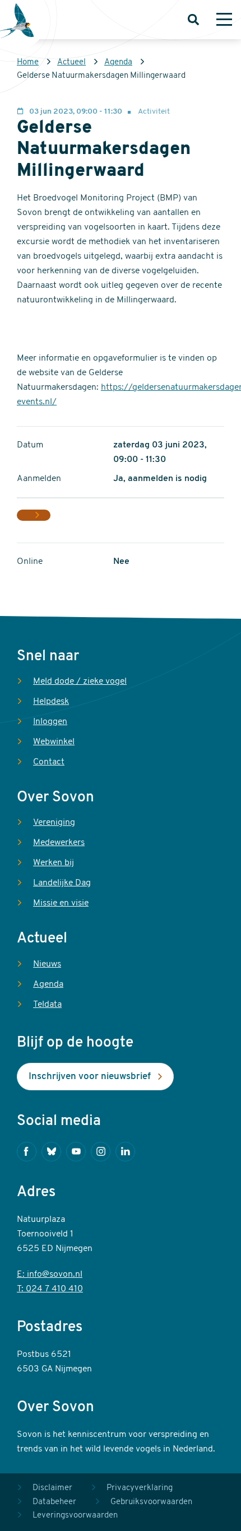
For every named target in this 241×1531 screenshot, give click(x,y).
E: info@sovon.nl (49, 1274)
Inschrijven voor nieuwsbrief (90, 1076)
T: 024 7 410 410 (50, 1289)
